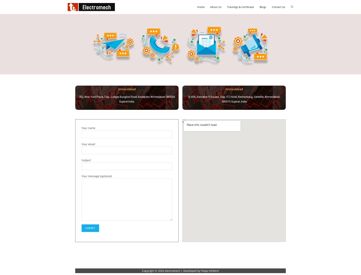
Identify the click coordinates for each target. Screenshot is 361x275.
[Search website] (292, 7)
